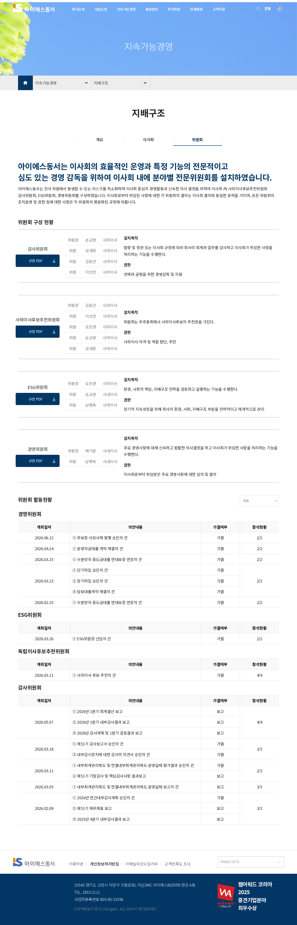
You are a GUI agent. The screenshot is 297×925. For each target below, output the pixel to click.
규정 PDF (35, 260)
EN (267, 8)
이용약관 (76, 864)
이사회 (148, 139)
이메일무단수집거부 (141, 864)
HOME (25, 83)
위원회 (197, 139)
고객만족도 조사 (177, 864)
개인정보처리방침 (104, 864)
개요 (99, 139)
